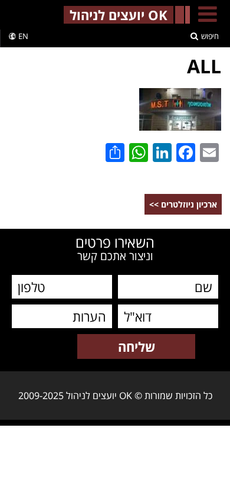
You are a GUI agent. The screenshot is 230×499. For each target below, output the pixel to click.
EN (23, 36)
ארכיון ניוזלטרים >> (183, 204)
